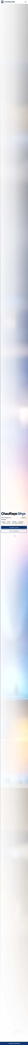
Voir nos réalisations (14, 531)
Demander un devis (14, 527)
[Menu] (25, 2)
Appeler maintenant (15, 1043)
